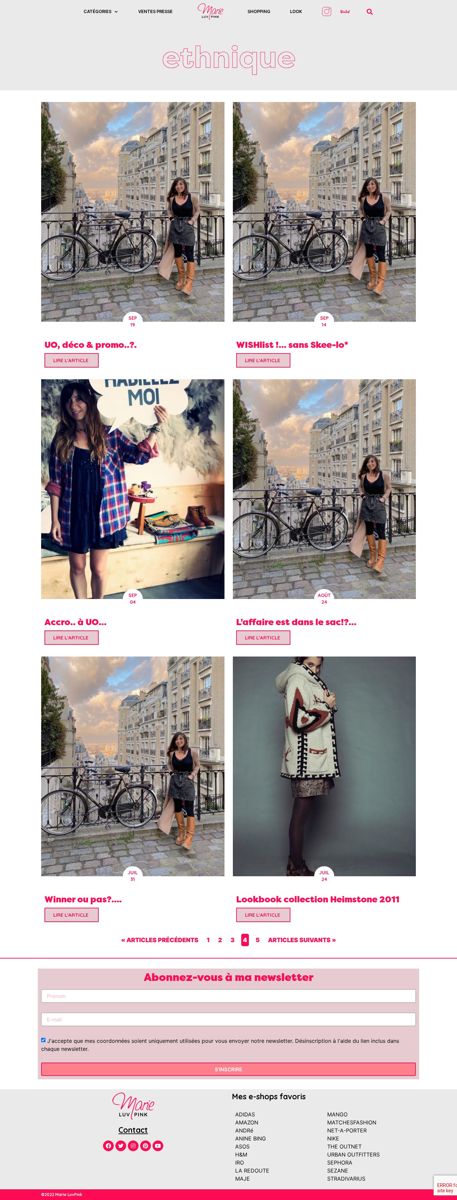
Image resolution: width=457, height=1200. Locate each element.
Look (296, 11)
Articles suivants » (302, 939)
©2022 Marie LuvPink (61, 1194)
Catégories (97, 11)
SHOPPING (259, 11)
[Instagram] (133, 1145)
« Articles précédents (159, 939)
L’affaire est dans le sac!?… (296, 622)
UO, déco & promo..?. (90, 345)
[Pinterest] (145, 1145)
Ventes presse (155, 11)
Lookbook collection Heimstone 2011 (317, 899)
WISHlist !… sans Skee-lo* (292, 345)
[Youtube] (158, 1145)
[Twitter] (120, 1145)
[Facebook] (108, 1145)
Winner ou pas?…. (83, 899)
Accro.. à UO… (75, 622)
